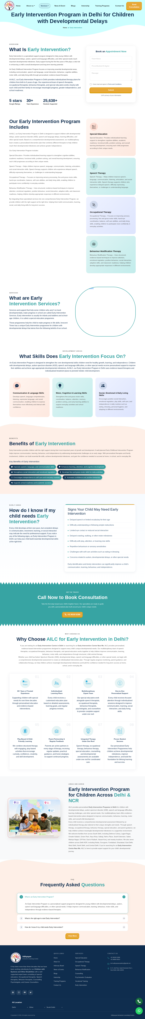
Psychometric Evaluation (83, 977)
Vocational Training (81, 981)
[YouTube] (24, 992)
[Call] (139, 1001)
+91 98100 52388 (73, 614)
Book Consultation (134, 6)
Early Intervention (81, 985)
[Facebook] (13, 992)
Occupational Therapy (82, 962)
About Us (57, 962)
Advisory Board (59, 966)
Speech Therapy (80, 966)
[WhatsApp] (139, 1010)
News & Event (59, 6)
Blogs (73, 6)
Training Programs (102, 6)
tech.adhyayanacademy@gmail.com (120, 963)
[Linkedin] (30, 992)
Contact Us (119, 6)
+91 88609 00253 (115, 959)
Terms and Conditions (115, 84)
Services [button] (44, 6)
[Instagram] (19, 992)
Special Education (81, 958)
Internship (85, 6)
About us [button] (30, 6)
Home (18, 6)
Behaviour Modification (82, 969)
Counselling (79, 973)
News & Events (59, 969)
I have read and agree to (107, 84)
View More (72, 936)
